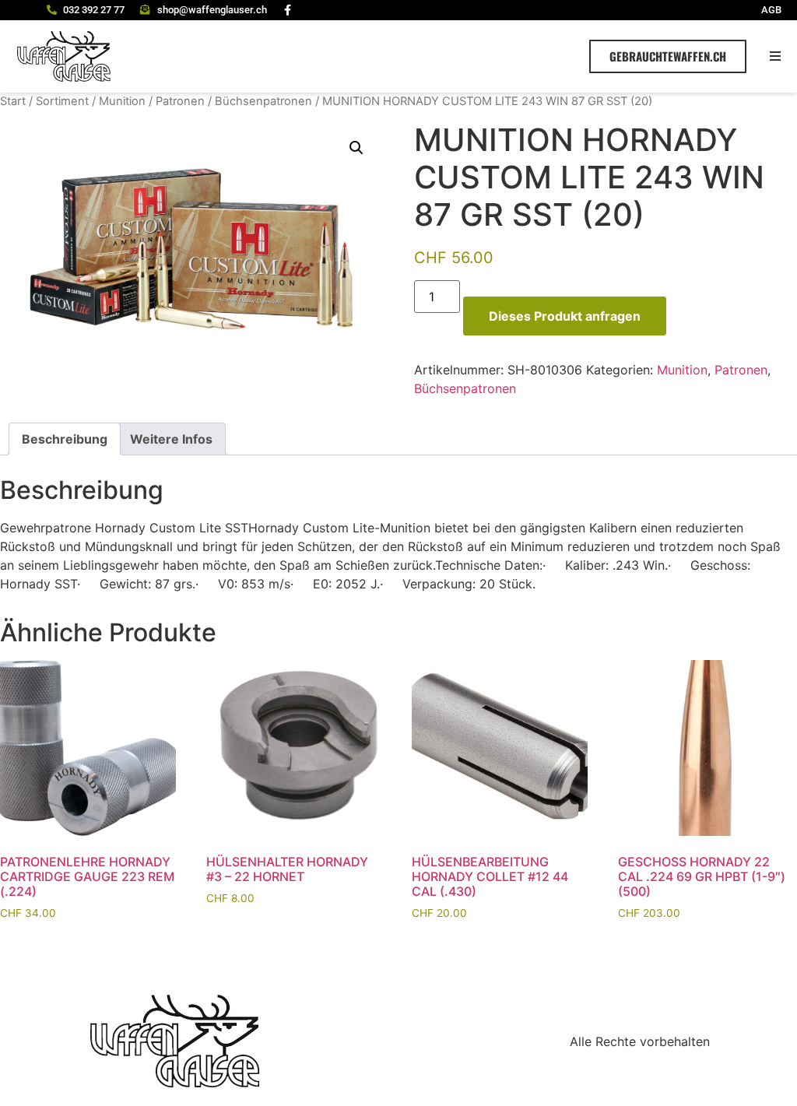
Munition (122, 101)
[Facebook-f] (288, 10)
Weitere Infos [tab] (171, 439)
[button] (775, 56)
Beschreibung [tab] (64, 439)
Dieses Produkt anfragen (565, 316)
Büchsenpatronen (263, 101)
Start (13, 101)
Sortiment (62, 101)
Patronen (180, 101)
